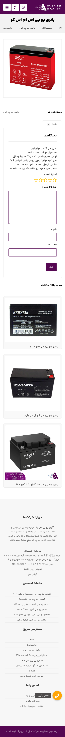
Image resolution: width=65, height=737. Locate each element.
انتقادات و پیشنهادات (31, 706)
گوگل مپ (33, 574)
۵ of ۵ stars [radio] (36, 180)
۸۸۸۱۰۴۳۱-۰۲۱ (19, 564)
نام (54, 229)
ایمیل (52, 245)
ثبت (51, 267)
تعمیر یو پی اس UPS (31, 660)
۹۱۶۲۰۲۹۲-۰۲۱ (37, 564)
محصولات (32, 645)
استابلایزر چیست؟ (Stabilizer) (32, 655)
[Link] (15, 7)
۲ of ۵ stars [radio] (50, 180)
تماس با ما (31, 696)
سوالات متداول (32, 701)
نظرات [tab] (52, 124)
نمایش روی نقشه (33, 569)
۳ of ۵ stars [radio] (45, 180)
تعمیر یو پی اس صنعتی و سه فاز (32, 604)
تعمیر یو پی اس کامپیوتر (31, 599)
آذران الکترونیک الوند (21, 731)
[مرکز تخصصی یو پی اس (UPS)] (48, 7)
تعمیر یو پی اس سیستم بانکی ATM (32, 594)
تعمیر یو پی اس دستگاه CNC (32, 609)
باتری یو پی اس (11, 112)
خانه (32, 640)
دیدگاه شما (49, 187)
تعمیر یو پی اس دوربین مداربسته (32, 615)
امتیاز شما (50, 174)
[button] (7, 7)
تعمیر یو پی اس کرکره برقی (31, 620)
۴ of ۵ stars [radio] (41, 180)
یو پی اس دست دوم (31, 676)
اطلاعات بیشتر (47, 307)
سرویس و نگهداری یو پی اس (32, 666)
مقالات (31, 671)
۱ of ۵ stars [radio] (55, 180)
